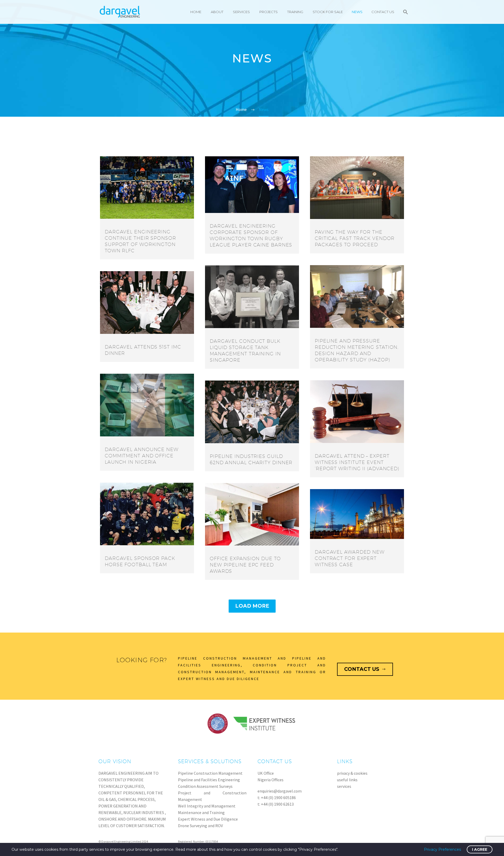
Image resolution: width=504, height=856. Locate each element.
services (344, 786)
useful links (347, 779)
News (357, 12)
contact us (365, 669)
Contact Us (382, 12)
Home (195, 12)
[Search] (405, 12)
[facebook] (390, 841)
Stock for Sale (328, 12)
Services (241, 12)
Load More (252, 606)
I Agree (479, 849)
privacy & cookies (352, 773)
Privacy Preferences (442, 849)
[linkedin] (402, 841)
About (217, 12)
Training (295, 12)
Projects (268, 12)
